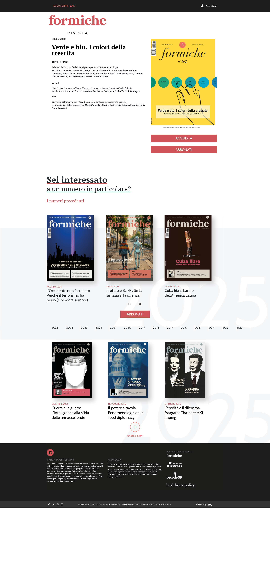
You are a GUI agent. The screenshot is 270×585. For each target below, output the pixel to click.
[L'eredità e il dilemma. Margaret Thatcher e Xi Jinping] (185, 369)
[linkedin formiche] (62, 504)
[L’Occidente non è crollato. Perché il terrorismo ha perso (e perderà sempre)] (70, 248)
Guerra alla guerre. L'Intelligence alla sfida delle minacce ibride (70, 412)
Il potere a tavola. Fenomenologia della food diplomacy (125, 412)
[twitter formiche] (53, 504)
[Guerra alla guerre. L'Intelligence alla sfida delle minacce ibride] (72, 369)
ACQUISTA (184, 138)
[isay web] (209, 504)
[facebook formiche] (49, 504)
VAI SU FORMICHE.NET (64, 5)
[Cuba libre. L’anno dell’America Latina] (188, 248)
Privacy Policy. (166, 504)
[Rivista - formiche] (193, 455)
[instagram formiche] (58, 504)
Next (135, 304)
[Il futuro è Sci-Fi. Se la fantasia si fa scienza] (129, 248)
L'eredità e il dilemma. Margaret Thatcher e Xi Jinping (184, 412)
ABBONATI (184, 150)
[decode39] (193, 475)
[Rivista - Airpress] (193, 464)
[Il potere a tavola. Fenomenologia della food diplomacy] (128, 369)
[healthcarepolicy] (193, 485)
